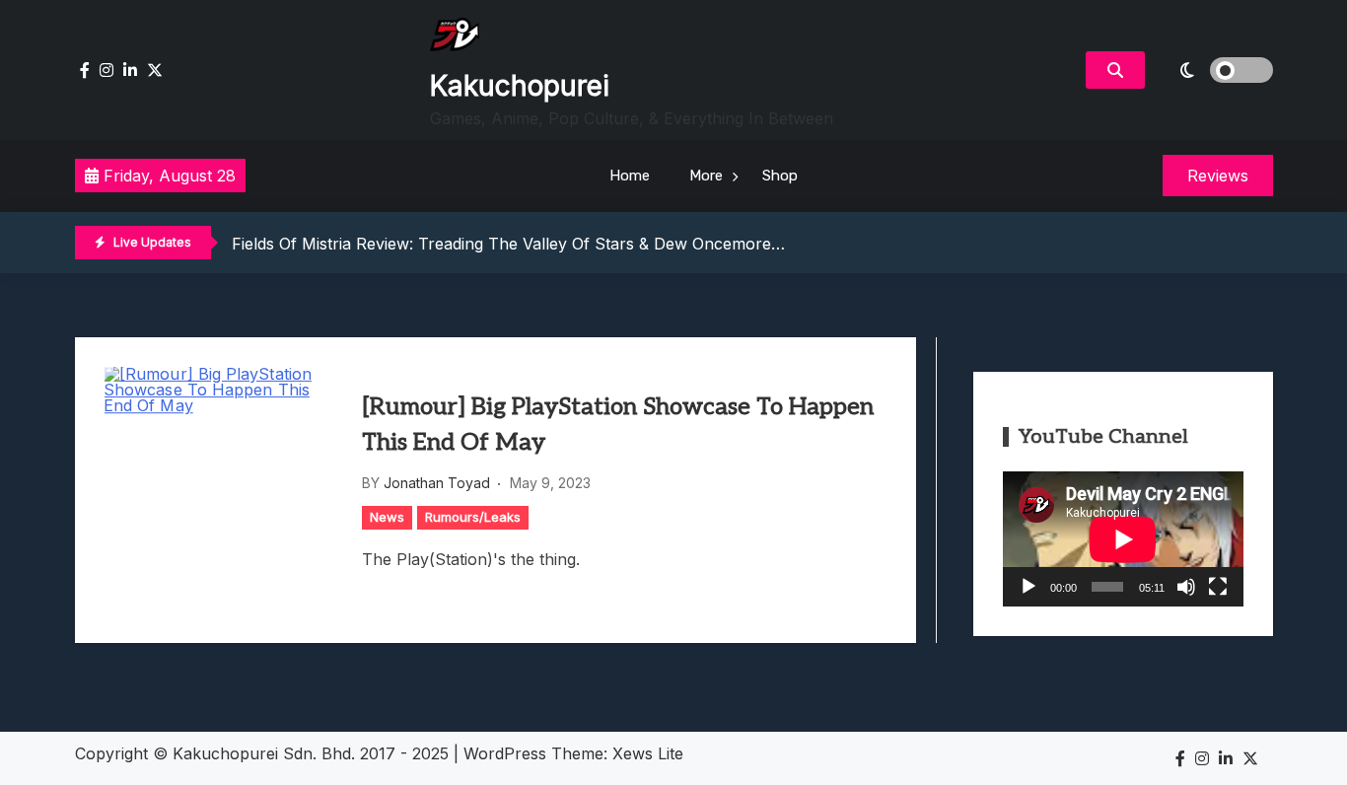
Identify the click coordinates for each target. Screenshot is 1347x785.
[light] (1214, 70)
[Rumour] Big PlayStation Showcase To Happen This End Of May (618, 424)
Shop (780, 175)
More (706, 175)
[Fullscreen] (1218, 587)
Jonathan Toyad (437, 482)
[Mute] (1186, 587)
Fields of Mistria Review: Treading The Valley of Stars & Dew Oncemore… (508, 243)
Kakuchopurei (519, 86)
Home (629, 175)
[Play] (1028, 587)
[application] (1123, 539)
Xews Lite (647, 753)
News (387, 517)
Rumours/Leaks (473, 517)
